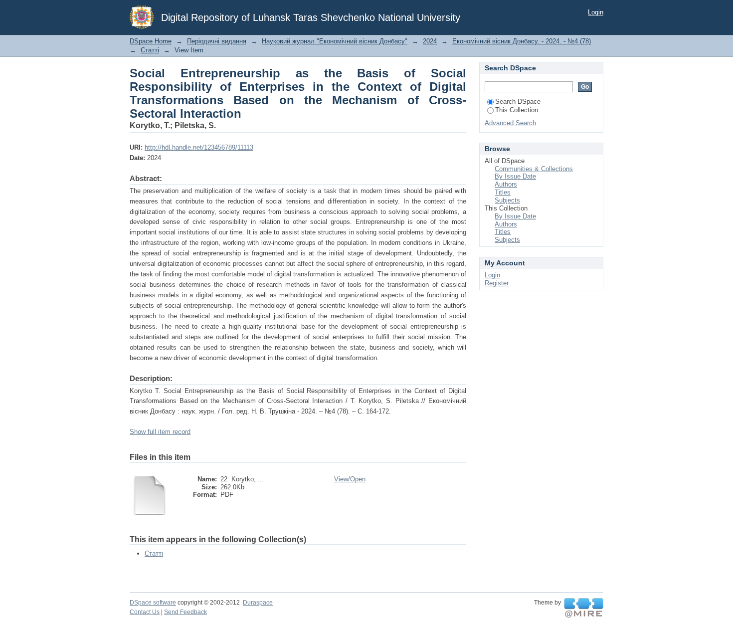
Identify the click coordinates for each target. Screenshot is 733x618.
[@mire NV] (583, 608)
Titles (503, 192)
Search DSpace (518, 101)
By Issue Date (515, 176)
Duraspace (258, 602)
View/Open (350, 479)
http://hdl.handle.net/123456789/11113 (199, 147)
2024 (430, 41)
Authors (506, 184)
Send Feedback (185, 612)
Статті (150, 50)
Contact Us (145, 612)
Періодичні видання (216, 41)
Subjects (507, 200)
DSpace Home (151, 41)
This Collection (516, 110)
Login (595, 12)
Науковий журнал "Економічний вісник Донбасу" (334, 41)
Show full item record (160, 431)
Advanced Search (510, 123)
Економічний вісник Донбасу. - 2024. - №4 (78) (521, 41)
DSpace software (153, 602)
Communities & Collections (534, 169)
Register (497, 283)
